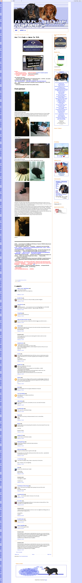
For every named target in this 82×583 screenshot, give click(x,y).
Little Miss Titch (20, 435)
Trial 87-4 (18, 281)
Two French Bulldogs (21, 393)
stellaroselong (19, 401)
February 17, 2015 (20, 294)
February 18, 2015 (20, 504)
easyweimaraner (20, 343)
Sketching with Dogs (21, 441)
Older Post (49, 554)
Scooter (18, 353)
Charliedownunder (20, 494)
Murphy (18, 423)
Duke (18, 467)
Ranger (18, 415)
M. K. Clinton (19, 500)
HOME (16, 30)
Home (33, 554)
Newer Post (17, 554)
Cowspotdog (19, 313)
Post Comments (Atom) (23, 556)
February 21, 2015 (20, 539)
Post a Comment (19, 552)
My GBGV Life (19, 298)
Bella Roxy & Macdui (21, 449)
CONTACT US (23, 30)
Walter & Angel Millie (21, 525)
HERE (34, 264)
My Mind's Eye (19, 364)
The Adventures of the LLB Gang (23, 485)
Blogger (45, 579)
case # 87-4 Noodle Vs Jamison (42, 72)
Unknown (19, 325)
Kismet (18, 387)
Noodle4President (20, 408)
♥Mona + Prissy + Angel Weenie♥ (23, 288)
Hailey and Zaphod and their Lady (23, 319)
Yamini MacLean (20, 304)
